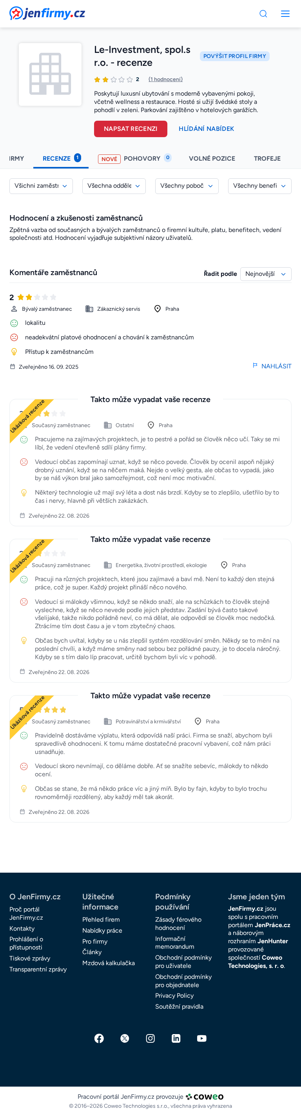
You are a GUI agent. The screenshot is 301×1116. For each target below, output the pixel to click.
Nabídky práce (102, 930)
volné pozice (212, 158)
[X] (125, 1038)
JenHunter (272, 941)
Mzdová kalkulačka (108, 963)
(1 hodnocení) (166, 79)
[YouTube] (202, 1038)
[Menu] (263, 13)
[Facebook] (99, 1038)
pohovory (135, 158)
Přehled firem (101, 919)
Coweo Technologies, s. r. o (256, 961)
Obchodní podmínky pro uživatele (183, 961)
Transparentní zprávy (38, 969)
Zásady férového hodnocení (178, 923)
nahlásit (276, 366)
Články (92, 952)
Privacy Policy (174, 995)
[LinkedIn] (176, 1038)
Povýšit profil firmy (234, 56)
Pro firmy (94, 941)
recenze (60, 158)
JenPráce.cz (272, 925)
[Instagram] (150, 1038)
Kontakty (21, 928)
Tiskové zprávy (29, 958)
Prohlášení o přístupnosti (26, 943)
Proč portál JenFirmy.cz (26, 913)
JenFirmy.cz (30, 11)
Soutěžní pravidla (179, 1006)
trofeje (268, 158)
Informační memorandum (174, 943)
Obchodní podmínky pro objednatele (183, 981)
